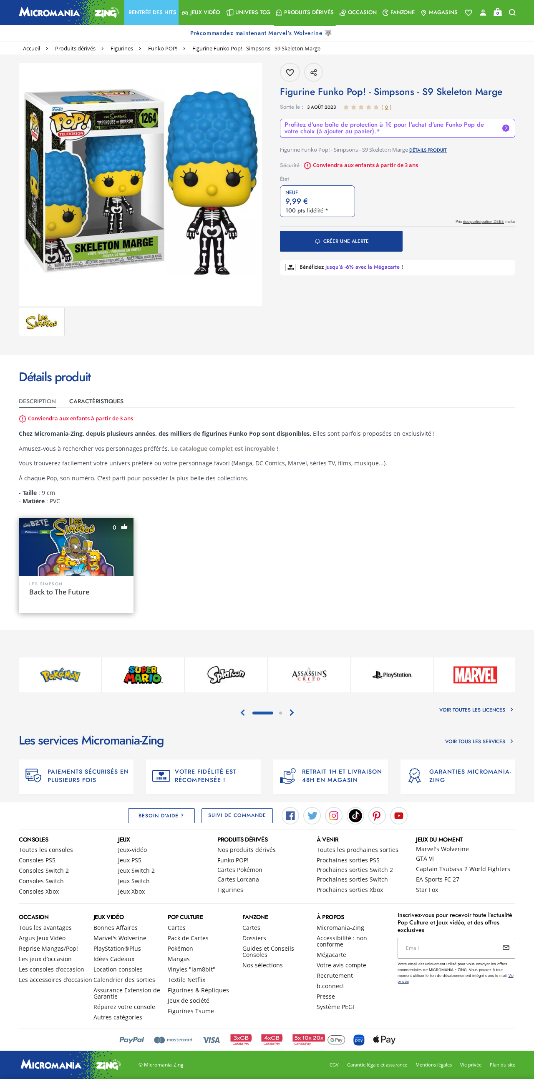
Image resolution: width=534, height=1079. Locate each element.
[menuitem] (151, 12)
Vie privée (470, 1065)
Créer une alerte (346, 241)
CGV (334, 1065)
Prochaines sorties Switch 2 (355, 870)
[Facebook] (290, 815)
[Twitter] (312, 815)
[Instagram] (334, 815)
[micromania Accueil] (67, 12)
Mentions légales (434, 1065)
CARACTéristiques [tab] (96, 401)
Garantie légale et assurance (377, 1065)
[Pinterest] (377, 815)
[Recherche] (512, 12)
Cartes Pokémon (239, 870)
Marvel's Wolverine (442, 849)
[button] (151, 12)
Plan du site (502, 1065)
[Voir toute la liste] (468, 12)
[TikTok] (355, 815)
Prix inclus (485, 221)
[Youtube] (399, 815)
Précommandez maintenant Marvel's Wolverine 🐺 (262, 33)
